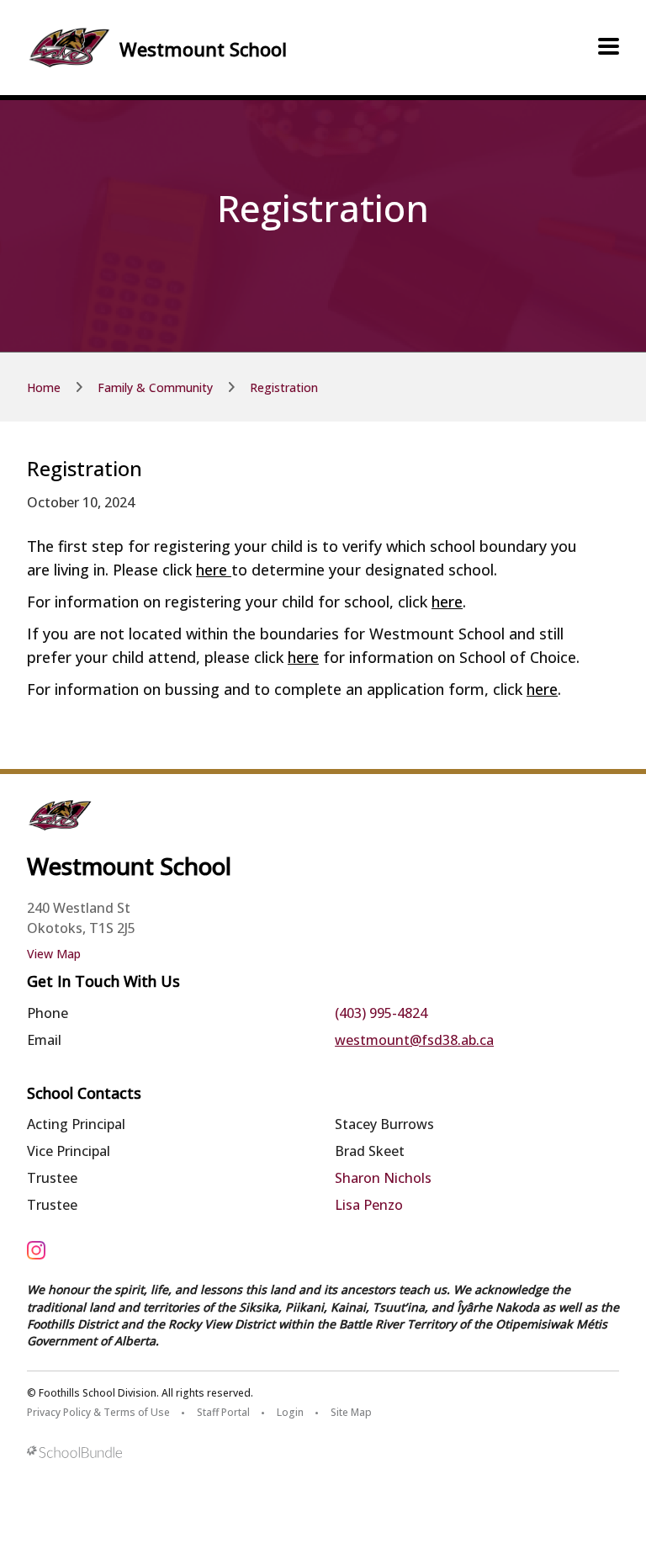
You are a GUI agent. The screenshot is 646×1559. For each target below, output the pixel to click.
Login (290, 1412)
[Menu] (608, 47)
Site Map (351, 1412)
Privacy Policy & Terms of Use (98, 1412)
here (213, 569)
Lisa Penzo (369, 1205)
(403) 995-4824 (381, 1013)
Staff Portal (223, 1412)
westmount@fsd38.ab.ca (414, 1040)
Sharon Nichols (383, 1178)
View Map (54, 954)
